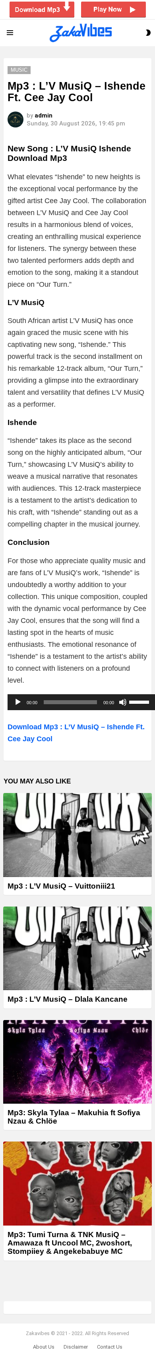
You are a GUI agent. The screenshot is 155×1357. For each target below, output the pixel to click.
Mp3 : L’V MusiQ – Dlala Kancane (68, 999)
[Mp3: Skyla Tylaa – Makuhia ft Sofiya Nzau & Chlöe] (77, 1062)
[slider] (140, 701)
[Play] (18, 702)
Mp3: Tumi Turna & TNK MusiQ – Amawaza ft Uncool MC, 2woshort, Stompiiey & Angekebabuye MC (70, 1243)
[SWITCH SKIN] (148, 32)
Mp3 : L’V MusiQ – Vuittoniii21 (61, 886)
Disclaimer (76, 1347)
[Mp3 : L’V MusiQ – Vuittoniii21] (77, 835)
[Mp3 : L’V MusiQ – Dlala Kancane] (77, 948)
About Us (43, 1347)
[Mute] (123, 702)
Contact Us (109, 1347)
